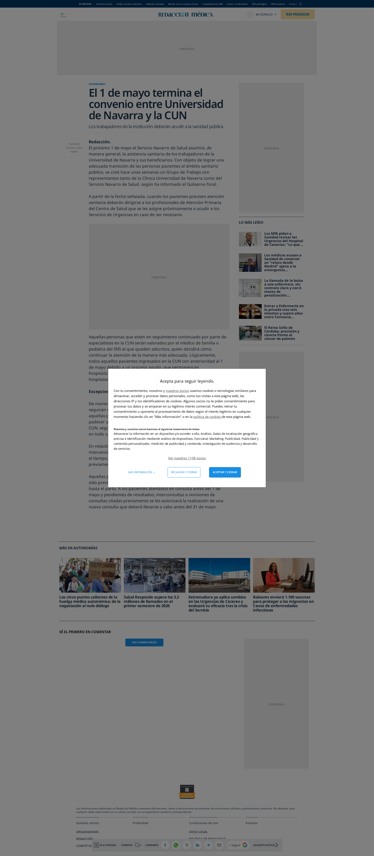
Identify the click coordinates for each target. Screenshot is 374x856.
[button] (187, 458)
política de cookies (207, 416)
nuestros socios (177, 390)
